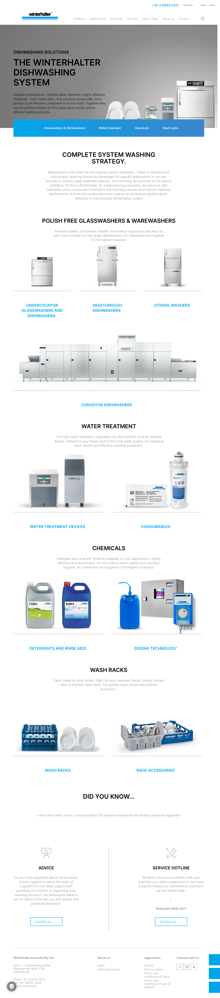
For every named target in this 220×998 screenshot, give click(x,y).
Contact (184, 18)
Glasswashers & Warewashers (64, 128)
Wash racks (171, 128)
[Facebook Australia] (180, 967)
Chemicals (142, 128)
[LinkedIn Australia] (194, 967)
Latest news (150, 18)
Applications (98, 18)
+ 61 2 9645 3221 (165, 5)
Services (132, 18)
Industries (116, 18)
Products (80, 18)
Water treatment (110, 128)
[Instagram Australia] (187, 967)
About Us (168, 18)
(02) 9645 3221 (175, 908)
